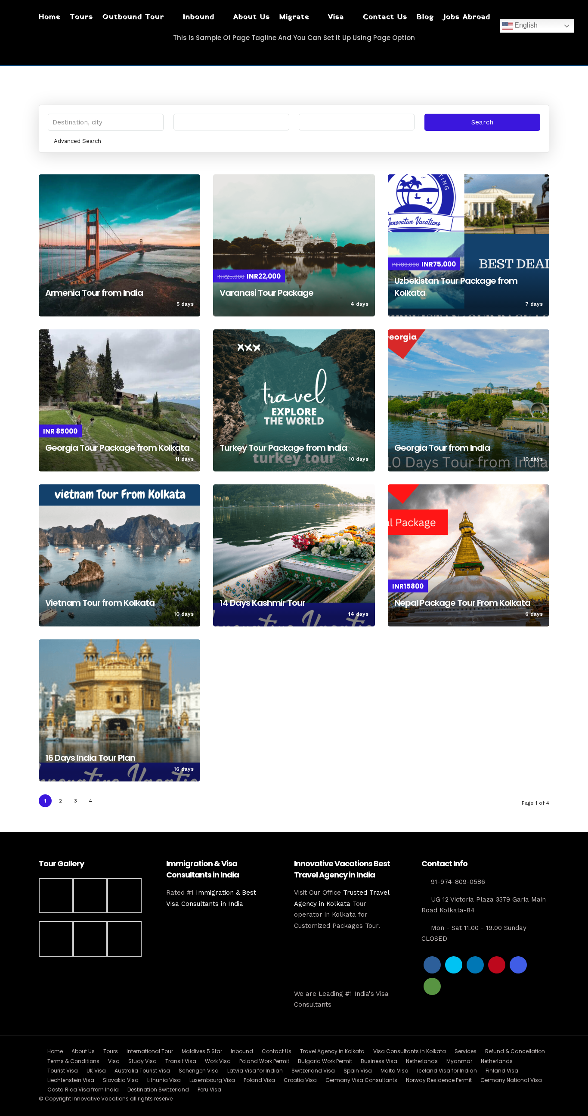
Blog (425, 17)
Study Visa (142, 1061)
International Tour (150, 1051)
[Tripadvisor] (432, 986)
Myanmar (459, 1061)
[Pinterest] (496, 964)
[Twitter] (453, 964)
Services (466, 1051)
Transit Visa (180, 1061)
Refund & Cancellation (515, 1051)
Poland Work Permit (264, 1061)
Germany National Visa (511, 1080)
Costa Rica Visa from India (83, 1089)
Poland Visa (259, 1080)
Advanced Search (77, 141)
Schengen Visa (199, 1070)
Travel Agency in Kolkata (332, 1051)
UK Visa (96, 1070)
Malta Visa (395, 1070)
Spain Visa (358, 1070)
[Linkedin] (475, 964)
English (525, 25)
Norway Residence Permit (439, 1080)
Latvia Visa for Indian (255, 1070)
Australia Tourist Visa (142, 1070)
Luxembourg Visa (212, 1080)
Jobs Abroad (466, 17)
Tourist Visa (62, 1070)
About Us (251, 17)
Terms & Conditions (73, 1061)
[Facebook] (432, 964)
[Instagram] (518, 964)
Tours (81, 17)
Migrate (294, 17)
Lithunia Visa (164, 1080)
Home (49, 17)
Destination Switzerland (158, 1089)
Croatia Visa (300, 1080)
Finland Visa (502, 1070)
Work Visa (218, 1061)
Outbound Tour (133, 17)
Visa (336, 17)
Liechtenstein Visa (70, 1080)
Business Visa (379, 1061)
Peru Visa (209, 1089)
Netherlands (422, 1061)
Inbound (198, 17)
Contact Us (385, 17)
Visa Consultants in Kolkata (409, 1051)
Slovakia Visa (121, 1080)
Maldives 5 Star (202, 1051)
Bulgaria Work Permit (325, 1061)
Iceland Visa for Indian (447, 1070)
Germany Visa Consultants (361, 1080)
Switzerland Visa (313, 1070)
